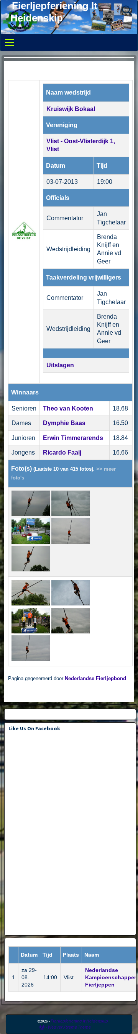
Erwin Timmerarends (73, 438)
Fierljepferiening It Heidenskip (79, 1021)
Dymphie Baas (64, 423)
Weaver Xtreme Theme (69, 1027)
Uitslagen (60, 365)
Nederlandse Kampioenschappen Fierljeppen (111, 977)
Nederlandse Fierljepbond (95, 678)
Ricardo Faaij (62, 452)
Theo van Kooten (68, 408)
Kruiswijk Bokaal (70, 109)
